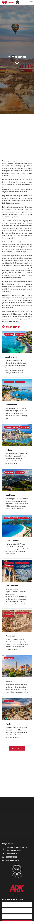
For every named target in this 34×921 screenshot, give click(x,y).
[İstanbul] (17, 675)
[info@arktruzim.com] (4, 860)
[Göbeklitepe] (17, 632)
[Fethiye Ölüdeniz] (17, 536)
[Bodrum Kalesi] (17, 400)
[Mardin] (17, 720)
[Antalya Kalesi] (17, 354)
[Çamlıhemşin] (17, 491)
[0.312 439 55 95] (4, 853)
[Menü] (31, 2)
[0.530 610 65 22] (4, 857)
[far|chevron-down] (17, 63)
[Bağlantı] (8, 2)
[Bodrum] (17, 446)
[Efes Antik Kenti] (17, 584)
